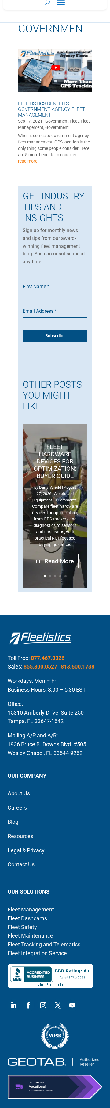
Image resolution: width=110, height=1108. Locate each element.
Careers (17, 807)
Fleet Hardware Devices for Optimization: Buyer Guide (55, 461)
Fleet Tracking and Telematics (44, 944)
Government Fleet (62, 121)
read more (27, 161)
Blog (13, 822)
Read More (59, 561)
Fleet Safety (22, 927)
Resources (20, 836)
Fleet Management (31, 909)
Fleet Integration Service (37, 953)
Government (57, 127)
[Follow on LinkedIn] (14, 1005)
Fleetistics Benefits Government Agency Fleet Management (51, 109)
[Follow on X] (58, 1005)
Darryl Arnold (50, 487)
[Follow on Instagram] (43, 1005)
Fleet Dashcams (27, 918)
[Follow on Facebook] (28, 1005)
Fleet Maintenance (30, 935)
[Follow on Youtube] (72, 1005)
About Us (19, 793)
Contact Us (21, 864)
